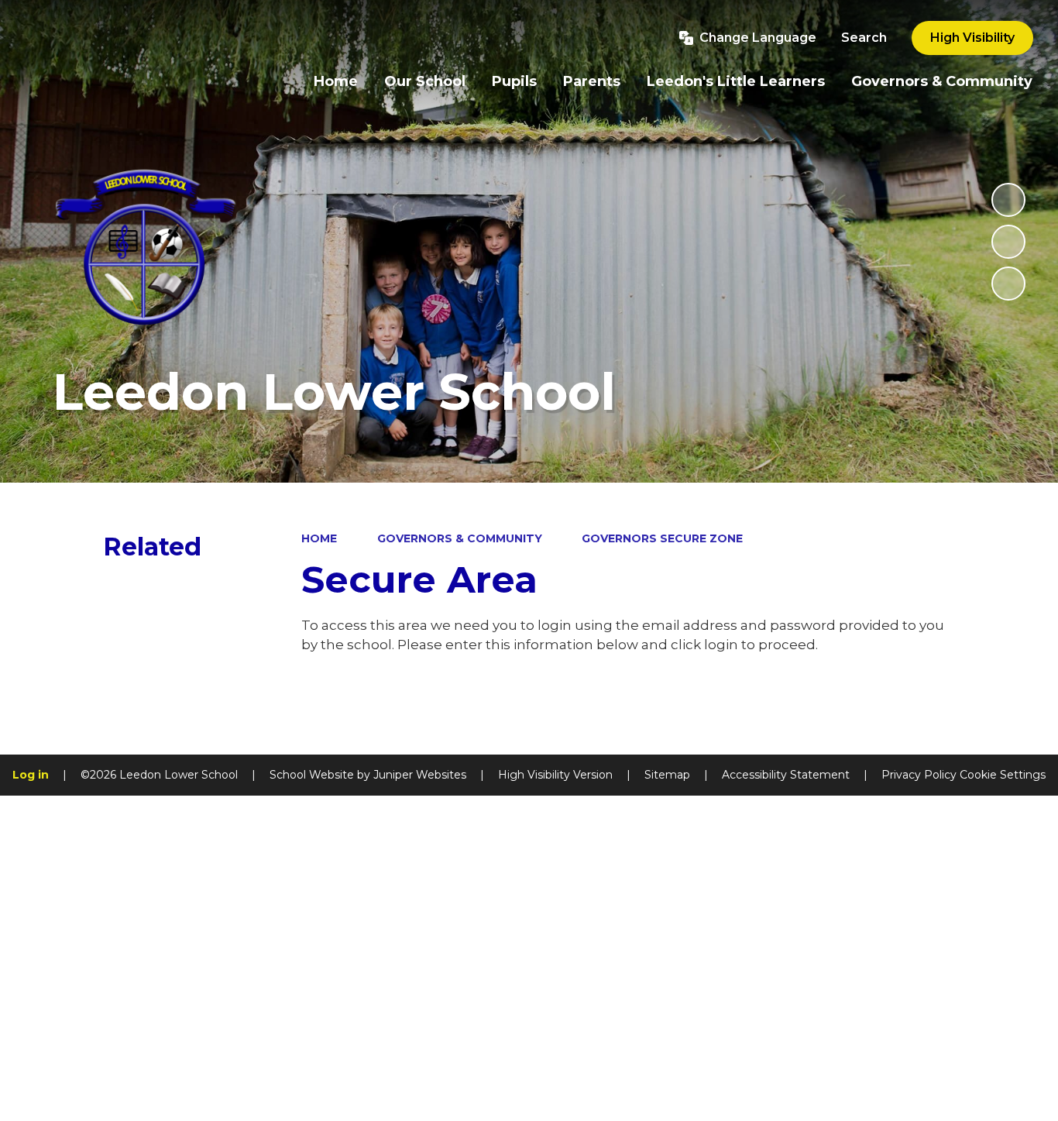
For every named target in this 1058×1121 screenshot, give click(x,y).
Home (319, 538)
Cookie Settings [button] (1003, 775)
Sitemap (667, 775)
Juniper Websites (419, 775)
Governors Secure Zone (662, 538)
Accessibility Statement (786, 775)
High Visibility (972, 37)
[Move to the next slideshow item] (1008, 283)
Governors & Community (459, 538)
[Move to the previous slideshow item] (1008, 242)
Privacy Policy (919, 775)
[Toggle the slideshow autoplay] (1008, 200)
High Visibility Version (555, 775)
